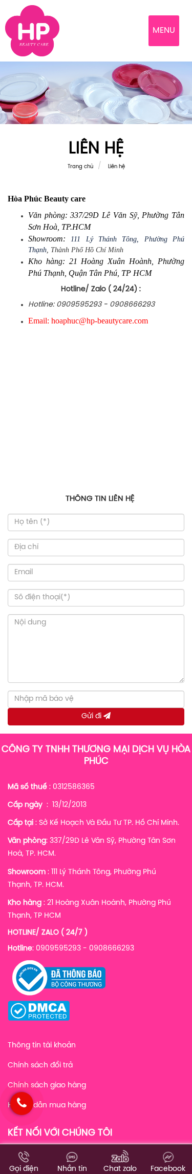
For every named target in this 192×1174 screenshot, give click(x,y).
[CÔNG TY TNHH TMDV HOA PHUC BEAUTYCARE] (32, 31)
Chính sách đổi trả (40, 1065)
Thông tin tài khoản (42, 1045)
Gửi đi (92, 716)
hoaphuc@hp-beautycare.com (99, 320)
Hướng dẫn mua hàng (47, 1105)
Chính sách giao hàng (47, 1085)
